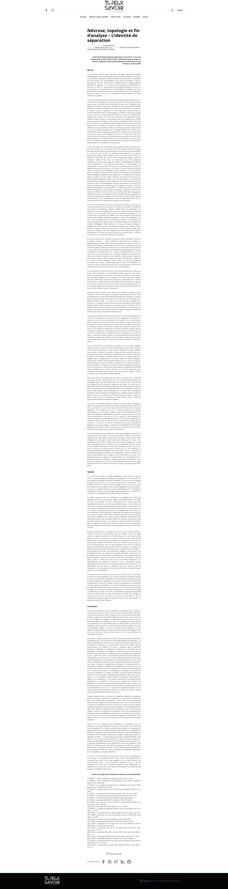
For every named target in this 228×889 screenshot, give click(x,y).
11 (88, 809)
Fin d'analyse (130, 47)
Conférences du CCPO (101, 47)
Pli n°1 (110, 47)
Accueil (83, 17)
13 (88, 815)
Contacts (155, 881)
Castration (123, 47)
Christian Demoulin (108, 45)
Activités (127, 17)
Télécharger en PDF (115, 854)
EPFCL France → (177, 881)
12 (88, 813)
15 (88, 821)
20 (88, 838)
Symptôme (105, 49)
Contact (180, 10)
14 (88, 819)
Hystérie (137, 47)
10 (88, 806)
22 (88, 845)
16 (88, 824)
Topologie (112, 49)
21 (88, 841)
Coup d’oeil (116, 17)
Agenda (137, 17)
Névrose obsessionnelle (94, 49)
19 (88, 836)
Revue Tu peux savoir (98, 17)
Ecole (145, 17)
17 (88, 828)
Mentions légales (165, 881)
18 (88, 832)
